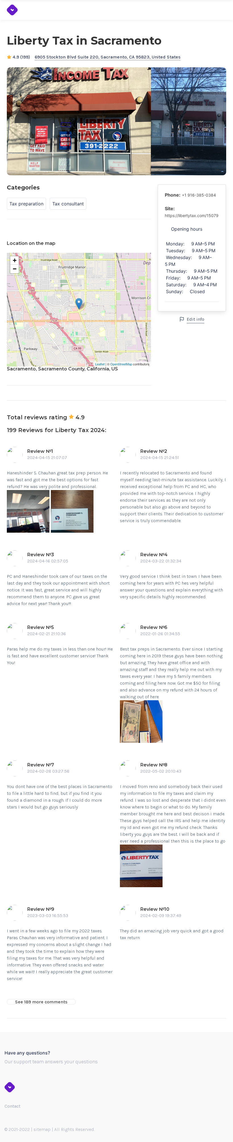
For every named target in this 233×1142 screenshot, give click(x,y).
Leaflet (100, 364)
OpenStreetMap (121, 364)
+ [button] (14, 260)
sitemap (42, 1129)
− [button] (14, 268)
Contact (12, 1106)
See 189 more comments (41, 1002)
